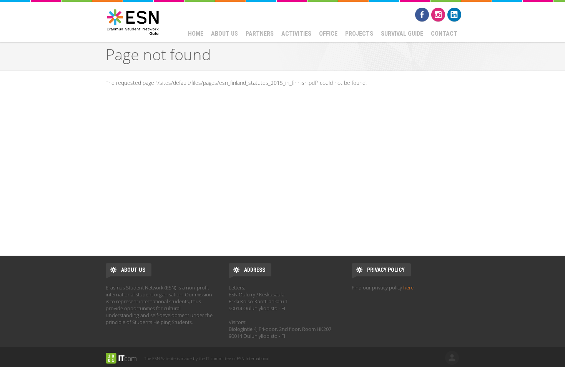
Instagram (438, 14)
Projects (359, 33)
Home (195, 33)
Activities (296, 33)
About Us (224, 33)
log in (452, 358)
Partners (260, 33)
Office (328, 33)
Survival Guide (402, 33)
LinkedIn (454, 14)
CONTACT (444, 33)
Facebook (422, 14)
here (408, 287)
